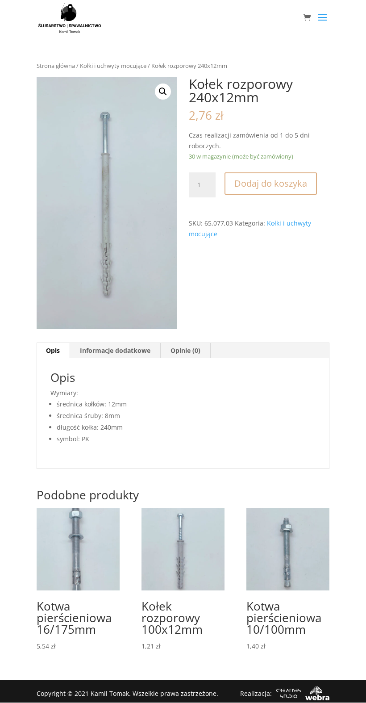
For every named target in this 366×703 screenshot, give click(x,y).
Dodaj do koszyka (270, 183)
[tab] (53, 350)
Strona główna (56, 66)
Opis (53, 350)
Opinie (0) (185, 350)
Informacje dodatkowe (115, 350)
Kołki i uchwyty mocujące (113, 66)
